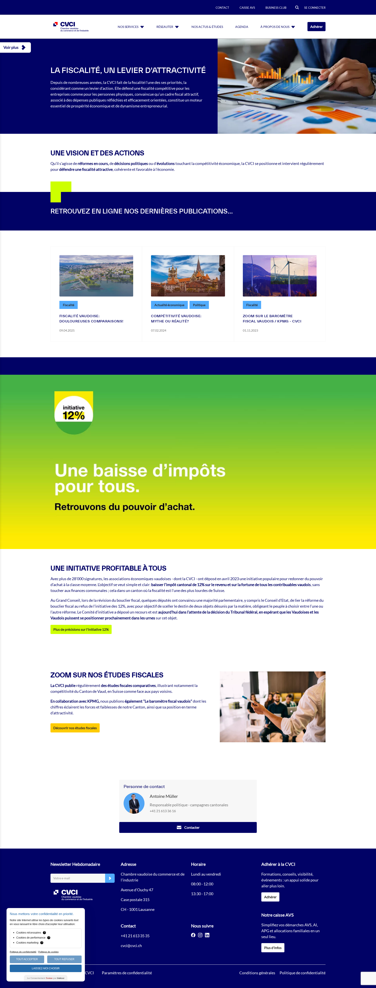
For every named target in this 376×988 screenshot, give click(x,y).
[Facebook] (193, 935)
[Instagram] (200, 935)
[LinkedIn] (207, 935)
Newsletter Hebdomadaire (75, 864)
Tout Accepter (27, 959)
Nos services (128, 27)
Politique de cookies (48, 952)
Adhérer (316, 26)
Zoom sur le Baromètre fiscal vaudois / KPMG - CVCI (272, 318)
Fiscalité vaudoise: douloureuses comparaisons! (91, 318)
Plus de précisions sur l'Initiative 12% (81, 629)
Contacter (192, 827)
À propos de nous (274, 27)
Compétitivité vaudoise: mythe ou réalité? (176, 318)
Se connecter (315, 7)
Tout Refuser (64, 959)
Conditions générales (257, 972)
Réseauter (164, 27)
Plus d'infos (273, 948)
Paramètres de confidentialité (127, 972)
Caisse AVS (247, 7)
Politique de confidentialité (303, 972)
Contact (222, 7)
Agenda (241, 27)
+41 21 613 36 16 (163, 811)
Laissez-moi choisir (46, 968)
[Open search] (297, 8)
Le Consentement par (45, 978)
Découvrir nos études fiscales (75, 728)
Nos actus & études (207, 27)
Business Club (275, 7)
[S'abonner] (110, 878)
